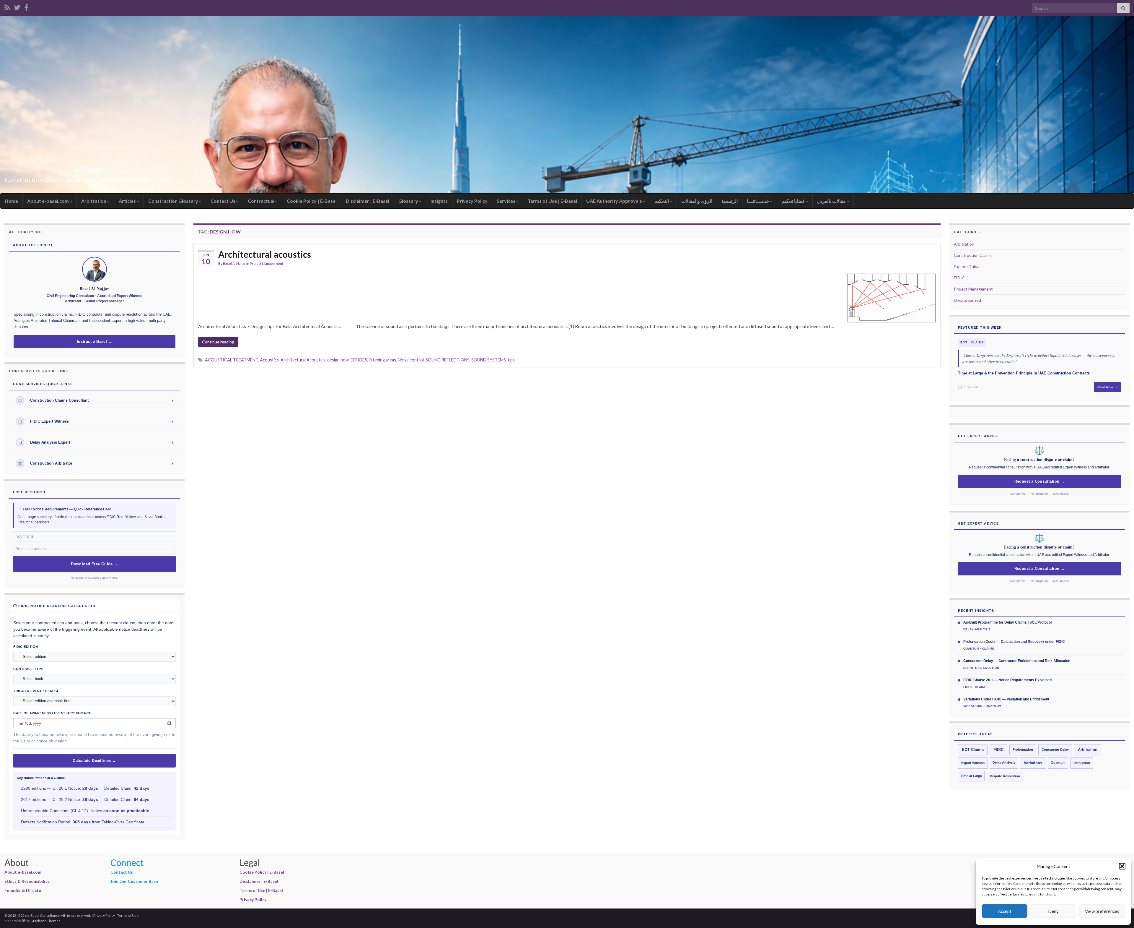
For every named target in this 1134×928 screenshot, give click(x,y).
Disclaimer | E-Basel (367, 201)
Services (506, 201)
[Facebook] (26, 6)
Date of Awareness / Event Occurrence (52, 713)
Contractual (261, 201)
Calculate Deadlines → (94, 761)
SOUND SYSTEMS (488, 359)
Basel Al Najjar (234, 263)
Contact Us (223, 201)
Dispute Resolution (1005, 776)
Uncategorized (967, 300)
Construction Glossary (173, 201)
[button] (1122, 866)
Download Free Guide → (94, 564)
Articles (128, 201)
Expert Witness (973, 763)
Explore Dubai (966, 266)
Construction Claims (973, 255)
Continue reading (218, 341)
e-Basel (88, 170)
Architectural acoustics (264, 254)
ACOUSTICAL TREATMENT (231, 359)
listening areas (382, 359)
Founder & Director (23, 890)
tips (511, 359)
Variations (1033, 763)
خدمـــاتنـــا (758, 201)
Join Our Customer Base (134, 881)
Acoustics (269, 359)
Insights (439, 201)
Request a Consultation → (1039, 481)
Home (11, 201)
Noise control (411, 359)
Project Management (266, 263)
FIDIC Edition (25, 646)
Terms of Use (128, 915)
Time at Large (971, 776)
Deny (1053, 911)
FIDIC (959, 277)
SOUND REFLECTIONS (448, 359)
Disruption (1081, 763)
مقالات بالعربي (832, 201)
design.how (338, 359)
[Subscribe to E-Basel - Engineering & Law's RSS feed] (7, 6)
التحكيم (662, 201)
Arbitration (94, 201)
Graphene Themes (45, 921)
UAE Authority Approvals (614, 201)
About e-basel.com (48, 201)
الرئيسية (729, 201)
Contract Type (28, 669)
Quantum (1058, 762)
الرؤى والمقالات (696, 201)
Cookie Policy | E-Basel (312, 201)
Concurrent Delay (1055, 749)
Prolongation (1023, 749)
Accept (1004, 911)
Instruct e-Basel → (94, 342)
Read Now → (1107, 387)
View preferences (1102, 911)
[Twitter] (17, 6)
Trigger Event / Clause (36, 691)
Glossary (408, 201)
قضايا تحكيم (794, 201)
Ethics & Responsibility (26, 881)
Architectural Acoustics (303, 359)
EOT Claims (973, 750)
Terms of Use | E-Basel (552, 201)
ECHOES (359, 359)
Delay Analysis (1004, 762)
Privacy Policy (472, 201)
